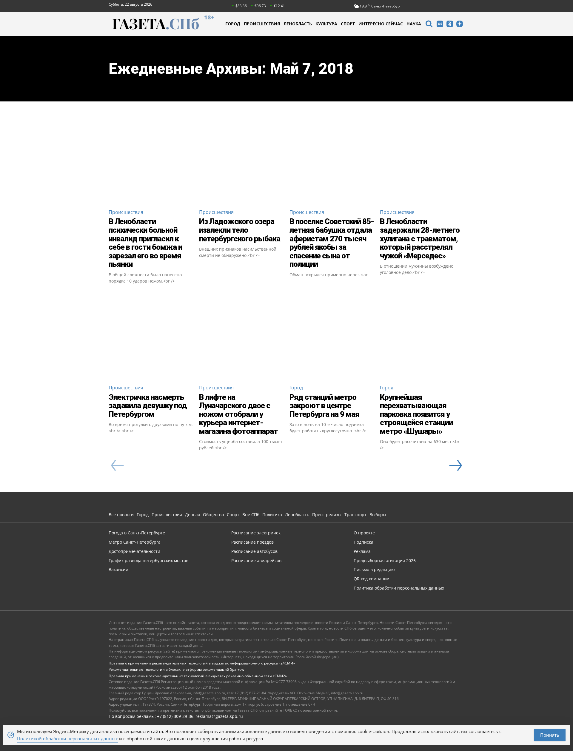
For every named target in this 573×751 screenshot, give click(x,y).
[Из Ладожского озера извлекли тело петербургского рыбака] (241, 161)
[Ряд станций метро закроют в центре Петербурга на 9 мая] (331, 337)
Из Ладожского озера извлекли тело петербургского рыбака (239, 230)
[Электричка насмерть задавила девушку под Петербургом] (151, 337)
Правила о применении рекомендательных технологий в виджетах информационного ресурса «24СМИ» (202, 663)
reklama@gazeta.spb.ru (219, 716)
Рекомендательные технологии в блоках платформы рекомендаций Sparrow (176, 669)
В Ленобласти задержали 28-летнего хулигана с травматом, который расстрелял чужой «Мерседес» (420, 238)
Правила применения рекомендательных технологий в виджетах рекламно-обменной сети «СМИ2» (198, 675)
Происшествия (126, 212)
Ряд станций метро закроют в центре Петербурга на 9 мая (324, 406)
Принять (549, 735)
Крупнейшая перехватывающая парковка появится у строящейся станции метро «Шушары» (416, 414)
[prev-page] (117, 465)
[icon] (429, 24)
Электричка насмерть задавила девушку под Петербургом (148, 406)
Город (296, 387)
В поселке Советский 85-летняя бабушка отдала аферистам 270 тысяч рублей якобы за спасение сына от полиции (331, 243)
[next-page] (455, 465)
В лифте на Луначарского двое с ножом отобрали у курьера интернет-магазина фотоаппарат (238, 414)
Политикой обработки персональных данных (67, 738)
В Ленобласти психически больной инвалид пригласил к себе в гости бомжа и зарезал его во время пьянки (145, 243)
